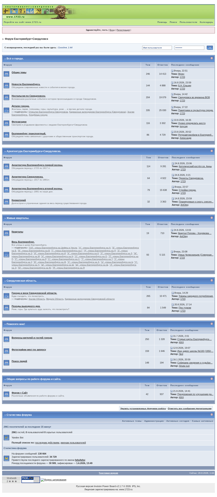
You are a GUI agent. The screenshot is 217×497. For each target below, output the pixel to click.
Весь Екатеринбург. (23, 242)
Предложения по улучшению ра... (195, 394)
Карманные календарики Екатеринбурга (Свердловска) (97, 112)
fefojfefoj (80, 460)
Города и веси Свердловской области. (34, 293)
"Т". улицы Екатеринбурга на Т (97, 259)
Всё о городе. (15, 58)
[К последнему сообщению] (172, 70)
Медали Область (55, 299)
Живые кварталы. (18, 218)
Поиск (173, 22)
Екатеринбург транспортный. (29, 133)
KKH (181, 342)
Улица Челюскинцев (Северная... (195, 254)
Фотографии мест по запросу (29, 349)
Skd (181, 354)
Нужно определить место (192, 123)
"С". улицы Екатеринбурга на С (63, 259)
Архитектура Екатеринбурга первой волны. (37, 165)
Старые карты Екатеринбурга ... (194, 339)
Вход (112, 30)
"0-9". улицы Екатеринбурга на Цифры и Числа (53, 247)
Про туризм (185, 307)
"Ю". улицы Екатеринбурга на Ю (34, 268)
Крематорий (19, 200)
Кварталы (17, 231)
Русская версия (84, 486)
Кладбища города (38, 115)
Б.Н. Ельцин (184, 85)
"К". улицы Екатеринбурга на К (83, 253)
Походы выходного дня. (26, 306)
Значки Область (37, 299)
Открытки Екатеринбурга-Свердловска (48, 112)
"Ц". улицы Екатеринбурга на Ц (117, 262)
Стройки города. (187, 190)
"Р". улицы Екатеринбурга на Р (30, 259)
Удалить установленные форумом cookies (143, 408)
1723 (182, 77)
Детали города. (20, 106)
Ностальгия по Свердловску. (29, 96)
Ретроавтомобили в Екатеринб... (195, 135)
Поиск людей (19, 361)
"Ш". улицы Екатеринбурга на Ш (57, 265)
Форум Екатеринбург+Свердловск (26, 38)
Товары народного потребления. (196, 296)
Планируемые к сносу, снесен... (196, 201)
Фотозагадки (19, 121)
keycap (184, 126)
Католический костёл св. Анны (195, 166)
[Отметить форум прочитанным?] (6, 73)
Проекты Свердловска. (191, 178)
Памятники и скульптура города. (195, 110)
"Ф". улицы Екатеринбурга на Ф (49, 262)
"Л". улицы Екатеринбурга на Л (116, 253)
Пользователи (188, 22)
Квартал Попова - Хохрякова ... (194, 233)
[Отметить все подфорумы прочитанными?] (6, 110)
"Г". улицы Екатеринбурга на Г (66, 250)
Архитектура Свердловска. (27, 176)
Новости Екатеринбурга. (26, 84)
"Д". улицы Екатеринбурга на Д (99, 250)
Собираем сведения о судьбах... (195, 362)
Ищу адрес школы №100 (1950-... (195, 351)
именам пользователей (73, 442)
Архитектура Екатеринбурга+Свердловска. (34, 151)
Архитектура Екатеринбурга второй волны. (37, 188)
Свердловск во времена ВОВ (194, 97)
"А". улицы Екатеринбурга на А (94, 247)
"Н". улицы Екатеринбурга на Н (57, 256)
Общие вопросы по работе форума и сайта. (34, 379)
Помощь (162, 22)
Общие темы (19, 72)
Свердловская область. (22, 280)
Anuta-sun (184, 366)
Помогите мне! (16, 324)
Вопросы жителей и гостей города (32, 337)
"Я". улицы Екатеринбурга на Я (68, 268)
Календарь (206, 22)
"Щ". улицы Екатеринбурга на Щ (91, 265)
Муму (181, 74)
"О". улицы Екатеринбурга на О (90, 256)
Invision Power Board (105, 486)
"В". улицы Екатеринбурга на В (34, 250)
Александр (185, 138)
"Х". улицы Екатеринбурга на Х (83, 262)
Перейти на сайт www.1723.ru (22, 22)
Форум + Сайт (20, 392)
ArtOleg (184, 205)
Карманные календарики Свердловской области (90, 299)
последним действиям (47, 442)
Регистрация (123, 30)
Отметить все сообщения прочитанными (189, 408)
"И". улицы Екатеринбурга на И (49, 253)
